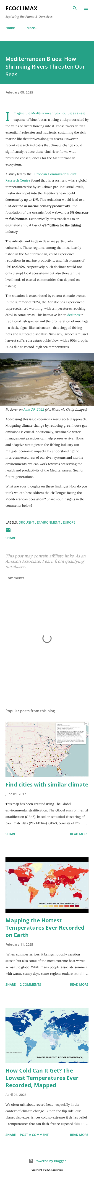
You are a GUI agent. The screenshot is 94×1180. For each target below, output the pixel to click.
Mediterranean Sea (45, 113)
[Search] (75, 8)
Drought (27, 522)
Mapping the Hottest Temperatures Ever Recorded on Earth (44, 927)
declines (73, 315)
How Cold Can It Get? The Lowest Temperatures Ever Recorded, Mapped (41, 1078)
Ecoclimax (21, 8)
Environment (49, 522)
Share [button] (10, 538)
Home (10, 28)
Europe (69, 522)
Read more (79, 834)
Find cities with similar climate (46, 784)
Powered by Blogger (50, 1161)
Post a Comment (34, 1134)
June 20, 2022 (33, 409)
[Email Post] (8, 532)
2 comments (30, 984)
